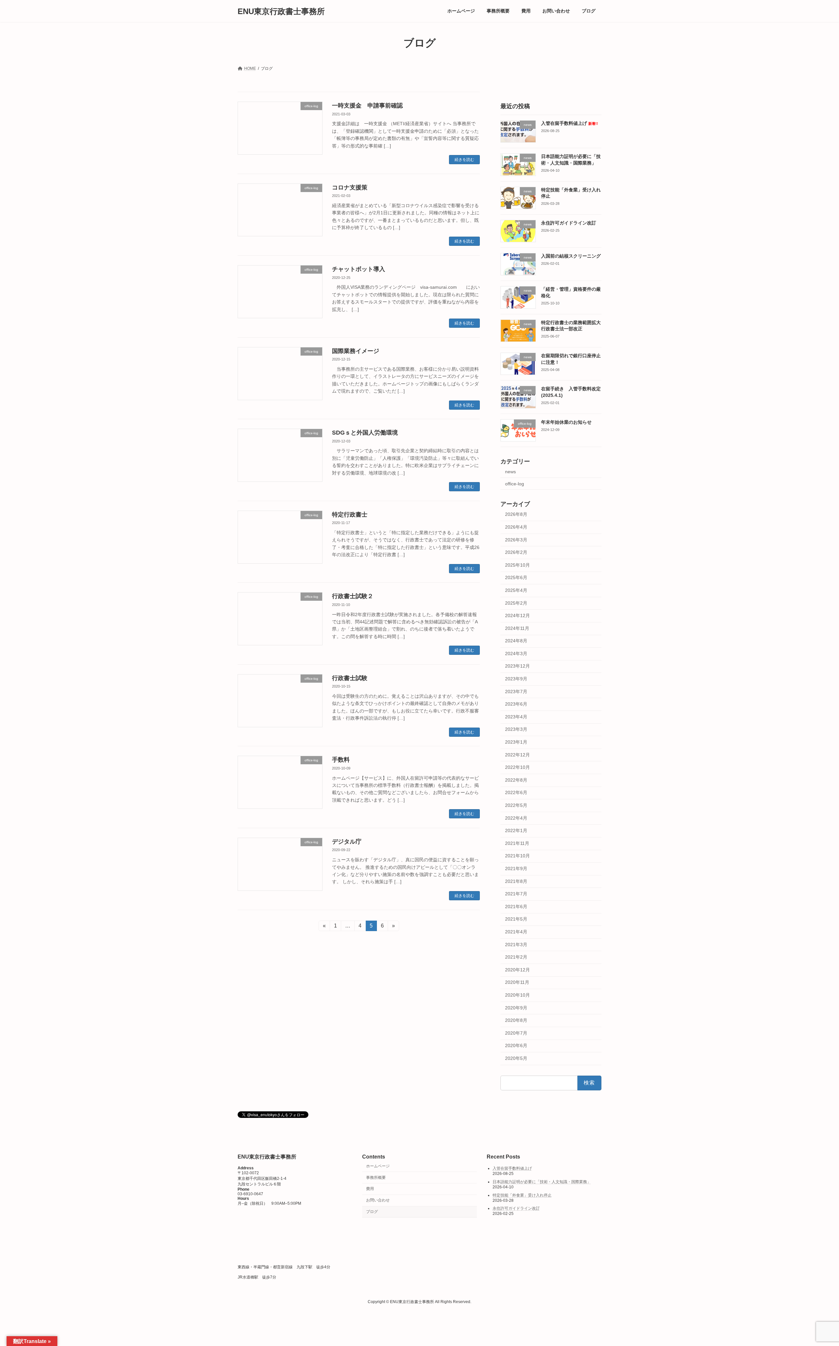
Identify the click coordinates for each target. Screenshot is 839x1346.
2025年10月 (517, 565)
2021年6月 (516, 906)
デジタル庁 (346, 841)
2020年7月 (516, 1033)
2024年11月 (517, 628)
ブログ (372, 1211)
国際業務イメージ (355, 351)
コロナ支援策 (349, 187)
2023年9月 (516, 678)
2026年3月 (516, 539)
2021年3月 (516, 944)
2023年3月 (516, 729)
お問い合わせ (378, 1200)
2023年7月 (516, 691)
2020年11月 (517, 982)
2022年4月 (516, 818)
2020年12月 (517, 969)
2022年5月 (516, 805)
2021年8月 (516, 881)
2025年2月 (516, 603)
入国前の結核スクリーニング (571, 256)
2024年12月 (517, 615)
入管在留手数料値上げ (569, 123)
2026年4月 (516, 527)
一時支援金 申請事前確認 (367, 105)
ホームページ (378, 1166)
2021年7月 (516, 893)
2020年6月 (516, 1045)
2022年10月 (517, 767)
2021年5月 (516, 919)
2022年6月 (516, 792)
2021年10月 (517, 856)
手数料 (341, 759)
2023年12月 (517, 666)
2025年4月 (516, 590)
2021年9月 (516, 868)
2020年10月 (517, 995)
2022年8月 (516, 780)
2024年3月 (516, 653)
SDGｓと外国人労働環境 (365, 432)
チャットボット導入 (358, 269)
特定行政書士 (349, 514)
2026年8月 (516, 514)
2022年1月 (516, 830)
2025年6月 (516, 577)
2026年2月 (516, 552)
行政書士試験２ (352, 596)
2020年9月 (516, 1007)
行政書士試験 (349, 678)
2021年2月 (516, 957)
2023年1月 (516, 742)
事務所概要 (376, 1177)
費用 (370, 1189)
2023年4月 (516, 716)
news (510, 471)
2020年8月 (516, 1020)
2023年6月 (516, 704)
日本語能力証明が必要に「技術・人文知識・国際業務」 (542, 1182)
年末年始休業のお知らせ (566, 422)
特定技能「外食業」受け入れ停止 (522, 1195)
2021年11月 (517, 843)
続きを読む (464, 159)
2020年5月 (516, 1058)
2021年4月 (516, 931)
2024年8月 (516, 640)
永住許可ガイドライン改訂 (568, 222)
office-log (514, 483)
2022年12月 (517, 754)
